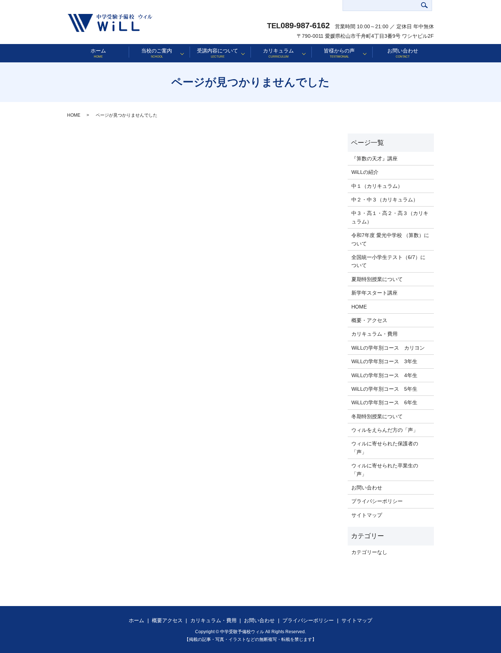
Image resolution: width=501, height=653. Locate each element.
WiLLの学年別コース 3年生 (384, 361)
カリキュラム (278, 53)
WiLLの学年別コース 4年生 (384, 375)
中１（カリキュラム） (377, 186)
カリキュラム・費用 (374, 334)
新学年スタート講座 (374, 293)
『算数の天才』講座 (374, 158)
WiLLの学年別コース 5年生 (384, 389)
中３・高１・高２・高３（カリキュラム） (389, 217)
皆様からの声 (339, 53)
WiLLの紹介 (365, 172)
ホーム (98, 53)
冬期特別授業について (377, 416)
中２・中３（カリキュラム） (384, 200)
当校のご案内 (156, 53)
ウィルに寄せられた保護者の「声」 (384, 448)
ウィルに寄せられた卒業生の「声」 (384, 470)
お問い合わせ (402, 53)
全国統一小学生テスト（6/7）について (388, 261)
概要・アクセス (369, 320)
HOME (73, 115)
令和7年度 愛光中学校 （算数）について (390, 239)
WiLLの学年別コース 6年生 (384, 402)
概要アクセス (167, 620)
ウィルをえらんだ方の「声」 (384, 430)
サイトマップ (366, 515)
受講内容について (217, 53)
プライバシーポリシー (377, 501)
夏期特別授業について (377, 279)
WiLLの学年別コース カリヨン (388, 348)
